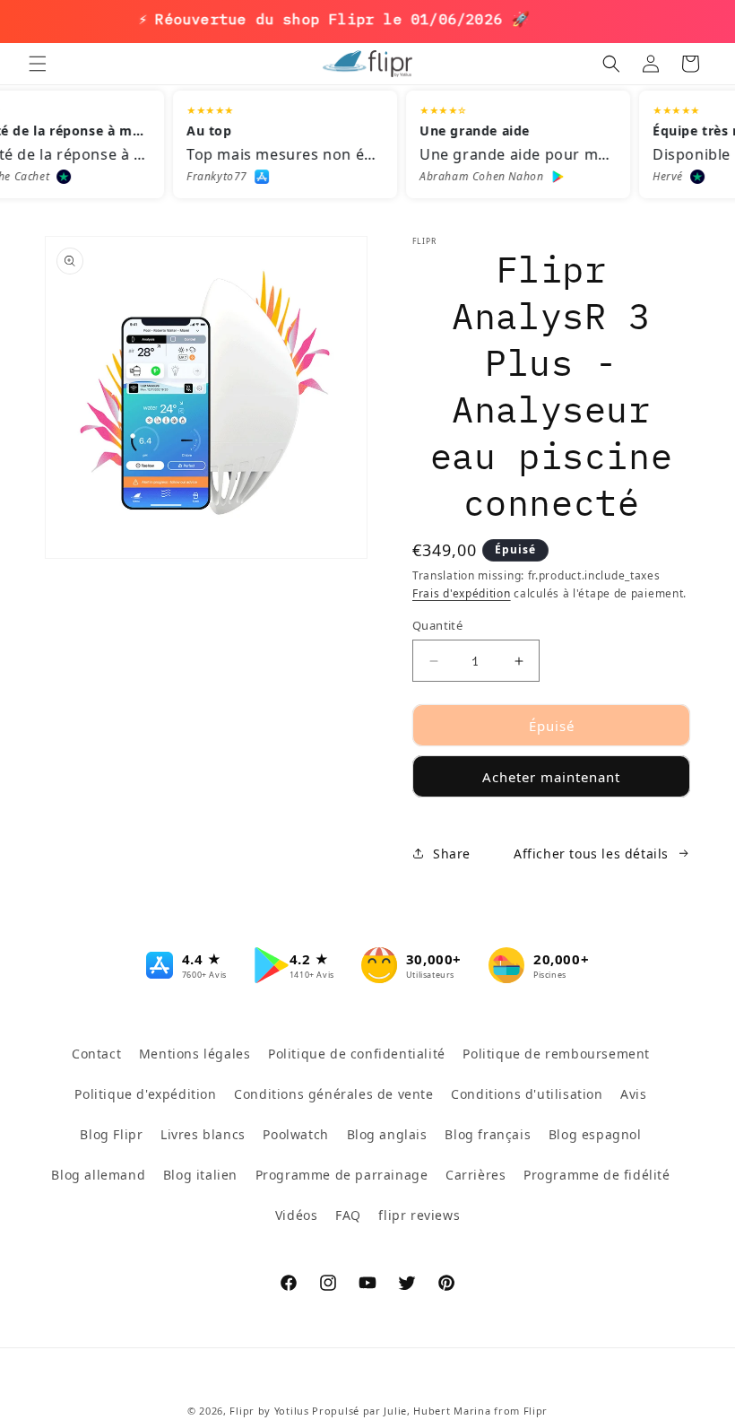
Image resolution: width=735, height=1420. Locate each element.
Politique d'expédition (145, 1093)
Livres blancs (203, 1134)
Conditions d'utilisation (526, 1093)
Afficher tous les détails (591, 853)
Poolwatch (295, 1134)
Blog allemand (98, 1174)
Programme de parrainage (341, 1174)
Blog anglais (387, 1134)
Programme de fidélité (596, 1174)
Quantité (437, 625)
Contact (96, 1053)
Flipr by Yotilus (268, 1410)
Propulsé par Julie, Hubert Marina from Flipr (430, 1410)
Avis (633, 1093)
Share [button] (452, 853)
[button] (37, 63)
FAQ (348, 1215)
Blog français (488, 1134)
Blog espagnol (595, 1134)
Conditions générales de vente (333, 1093)
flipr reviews (419, 1215)
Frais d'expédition (461, 593)
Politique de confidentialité (356, 1053)
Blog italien (200, 1174)
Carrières (475, 1174)
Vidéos (296, 1215)
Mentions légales (195, 1053)
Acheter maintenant (551, 777)
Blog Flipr (111, 1134)
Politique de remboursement (556, 1053)
